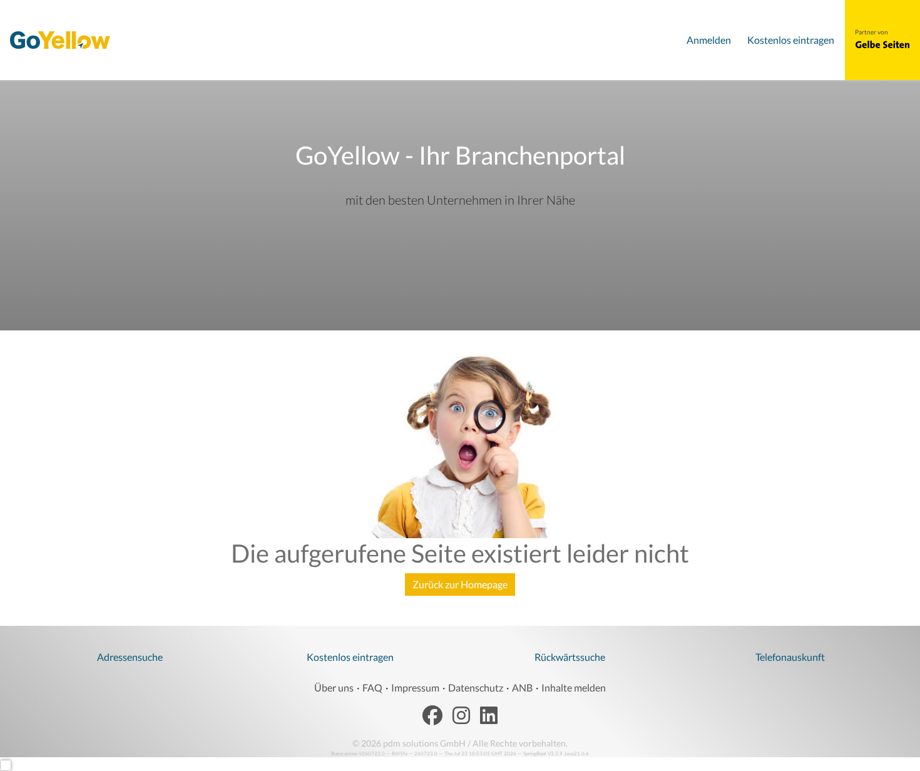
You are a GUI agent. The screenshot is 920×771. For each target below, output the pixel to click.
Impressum (415, 687)
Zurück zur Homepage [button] (460, 584)
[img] (60, 40)
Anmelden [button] (709, 40)
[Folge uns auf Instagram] (461, 716)
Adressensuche (130, 657)
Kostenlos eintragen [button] (790, 40)
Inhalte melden (573, 687)
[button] (882, 44)
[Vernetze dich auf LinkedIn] (489, 716)
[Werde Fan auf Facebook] (432, 716)
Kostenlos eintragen (350, 657)
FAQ (372, 687)
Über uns (334, 687)
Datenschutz (475, 687)
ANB (522, 687)
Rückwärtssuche (569, 657)
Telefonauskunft (790, 657)
